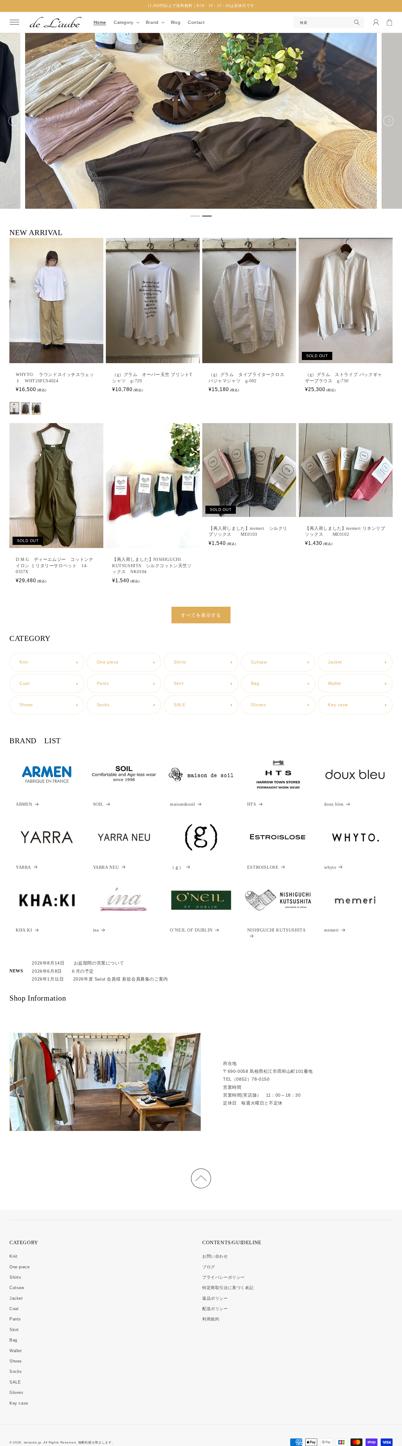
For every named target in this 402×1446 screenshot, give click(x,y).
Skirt (14, 1329)
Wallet (15, 1350)
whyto (330, 867)
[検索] (357, 22)
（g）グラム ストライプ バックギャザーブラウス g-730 (343, 377)
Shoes (15, 1361)
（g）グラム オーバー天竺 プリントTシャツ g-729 (152, 377)
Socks (15, 1371)
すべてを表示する (201, 615)
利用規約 (210, 1319)
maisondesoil (182, 804)
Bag (13, 1340)
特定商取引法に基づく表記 (227, 1287)
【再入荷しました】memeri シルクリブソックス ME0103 (248, 531)
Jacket (16, 1298)
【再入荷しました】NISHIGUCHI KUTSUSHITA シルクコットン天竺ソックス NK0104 (152, 565)
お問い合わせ (215, 1256)
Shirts (15, 1277)
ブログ (208, 1267)
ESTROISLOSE (263, 867)
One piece (19, 1267)
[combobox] (328, 22)
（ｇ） (177, 867)
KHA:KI (24, 930)
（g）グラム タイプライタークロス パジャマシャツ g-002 (246, 377)
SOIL (98, 804)
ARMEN (24, 804)
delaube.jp (32, 1442)
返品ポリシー (215, 1298)
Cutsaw (16, 1287)
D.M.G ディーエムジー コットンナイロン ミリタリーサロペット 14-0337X (54, 565)
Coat (14, 1308)
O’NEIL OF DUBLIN (191, 930)
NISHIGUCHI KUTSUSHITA (276, 930)
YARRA (23, 867)
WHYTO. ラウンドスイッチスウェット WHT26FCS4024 (55, 377)
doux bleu (333, 804)
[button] (14, 22)
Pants (15, 1319)
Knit (13, 1256)
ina (96, 930)
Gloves (16, 1392)
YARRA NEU (106, 867)
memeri (331, 930)
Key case (18, 1403)
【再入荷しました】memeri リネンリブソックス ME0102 (345, 531)
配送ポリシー (215, 1308)
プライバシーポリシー (223, 1277)
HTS (251, 804)
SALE (15, 1382)
